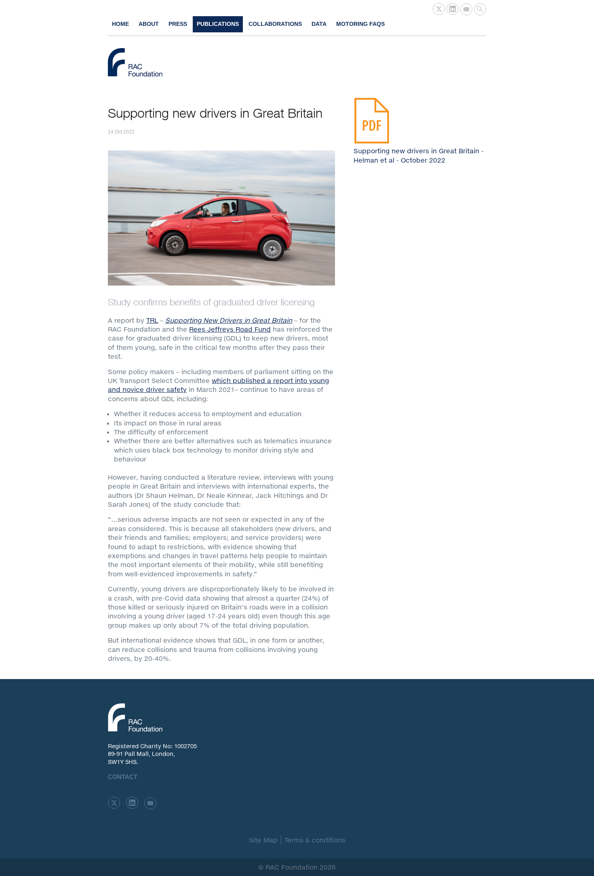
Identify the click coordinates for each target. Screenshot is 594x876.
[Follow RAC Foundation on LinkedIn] (453, 9)
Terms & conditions (314, 840)
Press (178, 24)
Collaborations (275, 24)
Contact (122, 776)
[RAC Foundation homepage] (135, 62)
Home (120, 24)
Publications (218, 24)
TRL (152, 320)
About (149, 24)
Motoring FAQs (360, 24)
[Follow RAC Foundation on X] (439, 9)
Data (319, 24)
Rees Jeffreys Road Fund (230, 329)
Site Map (263, 840)
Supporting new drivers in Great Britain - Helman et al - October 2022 (419, 155)
